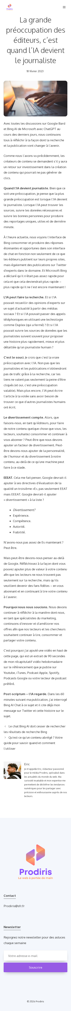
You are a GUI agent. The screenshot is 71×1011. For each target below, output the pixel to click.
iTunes (21, 673)
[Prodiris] (9, 7)
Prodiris (40, 1001)
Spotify (54, 673)
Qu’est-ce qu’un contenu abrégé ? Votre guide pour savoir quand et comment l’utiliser (33, 743)
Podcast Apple (37, 673)
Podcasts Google (15, 678)
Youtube (9, 673)
